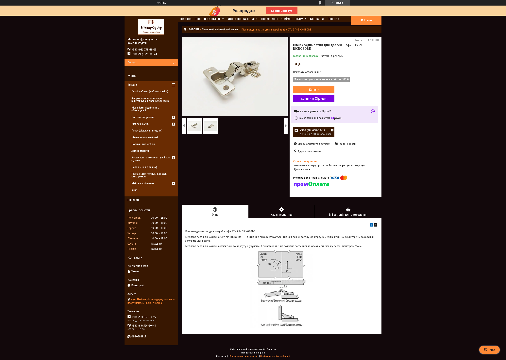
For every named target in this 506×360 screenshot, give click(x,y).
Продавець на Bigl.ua (253, 352)
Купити (314, 90)
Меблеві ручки (140, 124)
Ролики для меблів (143, 144)
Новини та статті (207, 19)
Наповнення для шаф (144, 167)
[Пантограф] (151, 26)
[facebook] (371, 225)
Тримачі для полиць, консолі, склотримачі (149, 175)
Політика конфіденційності (275, 356)
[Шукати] (174, 62)
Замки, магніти (140, 150)
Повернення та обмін (276, 19)
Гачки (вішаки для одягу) (146, 130)
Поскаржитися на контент (244, 356)
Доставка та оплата (242, 19)
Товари (132, 85)
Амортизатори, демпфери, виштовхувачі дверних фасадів (150, 99)
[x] (375, 225)
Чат (492, 349)
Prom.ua (271, 349)
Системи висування (142, 117)
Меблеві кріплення (142, 183)
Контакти (317, 19)
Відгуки (300, 19)
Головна (186, 19)
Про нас (333, 19)
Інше (134, 190)
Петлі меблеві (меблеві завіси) (220, 29)
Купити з (307, 99)
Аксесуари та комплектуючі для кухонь (150, 159)
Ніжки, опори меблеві (144, 137)
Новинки (133, 200)
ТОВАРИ (194, 29)
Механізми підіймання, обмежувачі (145, 109)
